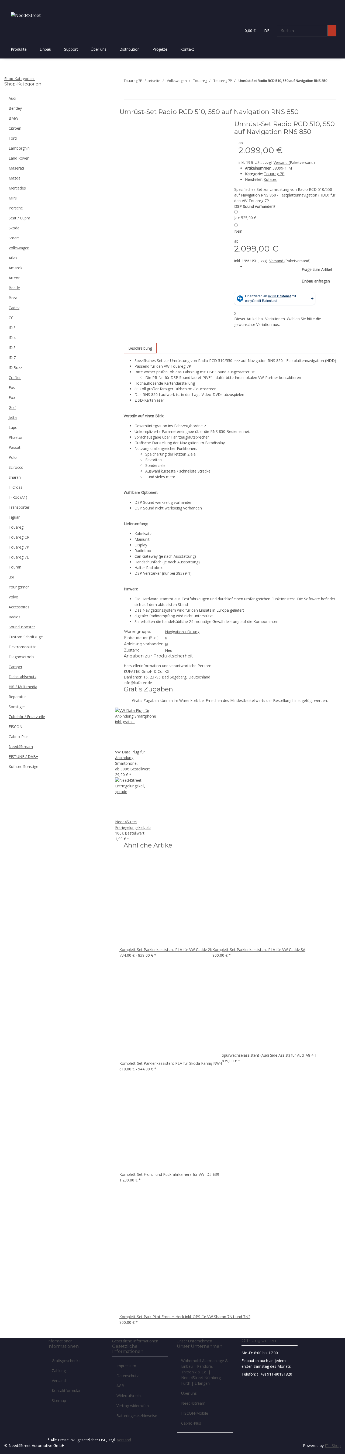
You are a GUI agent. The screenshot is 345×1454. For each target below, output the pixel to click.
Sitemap (59, 1400)
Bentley (15, 108)
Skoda (14, 227)
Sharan (15, 477)
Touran (15, 567)
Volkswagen (19, 247)
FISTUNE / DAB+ (23, 756)
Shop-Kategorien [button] (19, 78)
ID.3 (12, 327)
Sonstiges (17, 706)
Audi (12, 98)
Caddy (14, 307)
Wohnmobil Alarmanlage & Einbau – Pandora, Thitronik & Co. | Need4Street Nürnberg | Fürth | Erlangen (204, 1372)
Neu (168, 650)
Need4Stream (21, 746)
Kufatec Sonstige (23, 766)
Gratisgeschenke (66, 1360)
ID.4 (12, 337)
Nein (238, 231)
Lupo (13, 427)
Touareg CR (19, 537)
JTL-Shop (333, 1445)
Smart (14, 237)
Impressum (126, 1365)
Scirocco (16, 467)
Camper (15, 666)
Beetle (14, 287)
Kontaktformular (66, 1390)
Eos (12, 387)
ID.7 (12, 357)
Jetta (13, 417)
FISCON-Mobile (194, 1413)
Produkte (19, 49)
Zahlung (59, 1370)
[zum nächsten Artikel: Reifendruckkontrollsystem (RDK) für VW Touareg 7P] (331, 82)
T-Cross (15, 487)
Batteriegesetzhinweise (136, 1415)
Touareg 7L (19, 557)
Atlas (13, 257)
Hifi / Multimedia (23, 686)
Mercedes (17, 188)
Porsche (16, 208)
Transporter (19, 507)
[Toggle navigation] (11, 4)
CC (11, 317)
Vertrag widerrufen (132, 1405)
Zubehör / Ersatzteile (27, 716)
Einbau (45, 49)
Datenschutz (127, 1375)
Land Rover (19, 158)
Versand (281, 162)
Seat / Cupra (19, 217)
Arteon (14, 277)
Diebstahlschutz (22, 676)
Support (71, 49)
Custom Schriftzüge (26, 636)
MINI (13, 198)
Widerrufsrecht (129, 1395)
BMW (13, 118)
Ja (245, 217)
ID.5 (12, 347)
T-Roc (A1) (18, 497)
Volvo (13, 596)
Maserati (16, 168)
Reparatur (17, 696)
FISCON (15, 726)
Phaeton (16, 437)
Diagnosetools (21, 656)
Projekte (160, 49)
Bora (13, 297)
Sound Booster (22, 626)
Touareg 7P (274, 173)
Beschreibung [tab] (140, 348)
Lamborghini (19, 148)
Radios (14, 616)
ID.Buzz (15, 367)
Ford (13, 138)
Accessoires (19, 606)
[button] (235, 30)
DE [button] (267, 30)
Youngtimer (19, 587)
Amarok (15, 267)
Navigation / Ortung (182, 631)
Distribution (129, 49)
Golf (12, 407)
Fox (12, 397)
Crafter (15, 377)
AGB (120, 1385)
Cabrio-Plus (19, 736)
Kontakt (187, 49)
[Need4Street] (26, 15)
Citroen (15, 128)
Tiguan (14, 517)
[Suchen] (332, 30)
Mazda (14, 178)
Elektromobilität (22, 646)
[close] (128, 126)
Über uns (98, 49)
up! (11, 577)
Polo (13, 457)
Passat (14, 447)
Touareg (16, 527)
